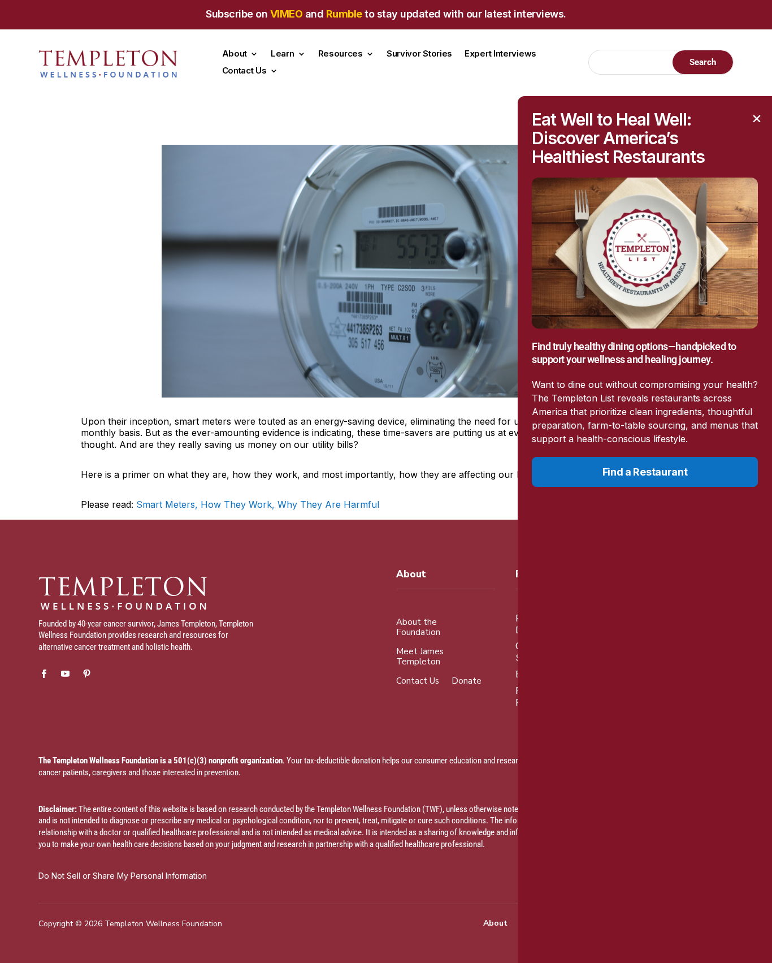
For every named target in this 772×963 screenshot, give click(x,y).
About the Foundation (418, 627)
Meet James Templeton (420, 656)
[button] (757, 119)
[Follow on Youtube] (65, 674)
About (235, 54)
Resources (340, 54)
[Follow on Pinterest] (86, 674)
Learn (282, 54)
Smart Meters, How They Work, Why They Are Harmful (257, 504)
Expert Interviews (500, 54)
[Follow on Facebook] (43, 674)
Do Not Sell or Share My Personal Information (122, 875)
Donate (467, 681)
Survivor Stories (419, 54)
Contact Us (244, 71)
